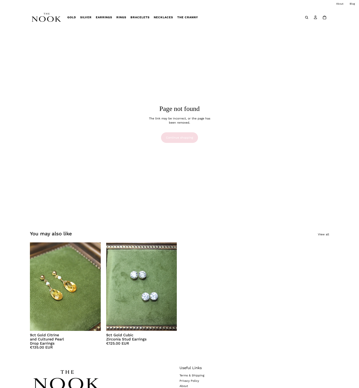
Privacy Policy (189, 380)
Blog (352, 3)
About (339, 3)
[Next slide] (94, 286)
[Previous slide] (36, 286)
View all (323, 234)
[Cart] (324, 17)
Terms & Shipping (192, 375)
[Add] (94, 324)
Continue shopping (179, 137)
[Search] (306, 17)
